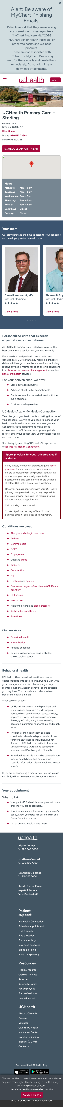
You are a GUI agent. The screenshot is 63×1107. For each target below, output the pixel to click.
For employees (27, 988)
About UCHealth (28, 1013)
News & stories (27, 998)
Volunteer (24, 1022)
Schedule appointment (31, 926)
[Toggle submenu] (4, 80)
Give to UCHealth (28, 1027)
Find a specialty (27, 940)
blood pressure (42, 605)
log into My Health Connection (22, 446)
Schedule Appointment (21, 148)
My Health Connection (31, 921)
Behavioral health (20, 637)
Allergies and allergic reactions (27, 533)
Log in (55, 79)
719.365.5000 (29, 876)
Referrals (23, 979)
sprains (29, 581)
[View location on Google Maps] (31, 167)
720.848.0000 (30, 849)
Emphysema (17, 554)
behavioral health (11, 373)
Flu (12, 575)
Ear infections (18, 570)
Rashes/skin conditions (23, 611)
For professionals (28, 993)
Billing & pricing (27, 949)
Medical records (27, 969)
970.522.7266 (18, 135)
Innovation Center (28, 1032)
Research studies (28, 984)
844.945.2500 (30, 893)
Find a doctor (26, 931)
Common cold (18, 543)
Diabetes (15, 565)
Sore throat (17, 616)
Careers (23, 1018)
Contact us (25, 1046)
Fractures (16, 581)
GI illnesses (17, 595)
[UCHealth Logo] (27, 837)
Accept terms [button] (32, 1094)
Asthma (15, 538)
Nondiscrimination (29, 1037)
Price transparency (29, 954)
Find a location (27, 935)
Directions (8, 131)
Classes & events (28, 974)
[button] (27, 320)
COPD (14, 549)
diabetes (11, 370)
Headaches (17, 600)
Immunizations (19, 642)
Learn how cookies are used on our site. (31, 1089)
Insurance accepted (29, 945)
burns (24, 559)
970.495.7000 (29, 862)
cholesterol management (33, 370)
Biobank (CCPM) (28, 1041)
